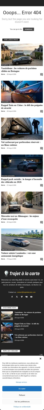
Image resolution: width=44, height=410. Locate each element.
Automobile (5, 102)
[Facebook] (12, 297)
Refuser (22, 395)
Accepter (22, 389)
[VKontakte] (27, 297)
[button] (40, 358)
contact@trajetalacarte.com (26, 292)
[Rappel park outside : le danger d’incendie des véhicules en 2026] (22, 166)
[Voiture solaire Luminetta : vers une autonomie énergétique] (22, 240)
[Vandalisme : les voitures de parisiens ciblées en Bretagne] (22, 55)
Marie (3, 74)
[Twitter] (17, 297)
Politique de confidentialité (22, 407)
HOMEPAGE (28, 29)
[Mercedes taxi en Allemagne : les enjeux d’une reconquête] (22, 203)
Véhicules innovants (8, 249)
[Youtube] (31, 297)
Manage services (21, 382)
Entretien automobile (8, 176)
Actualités (5, 65)
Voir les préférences (22, 402)
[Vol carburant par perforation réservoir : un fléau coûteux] (22, 129)
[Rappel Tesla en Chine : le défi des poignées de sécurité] (22, 92)
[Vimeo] (22, 297)
